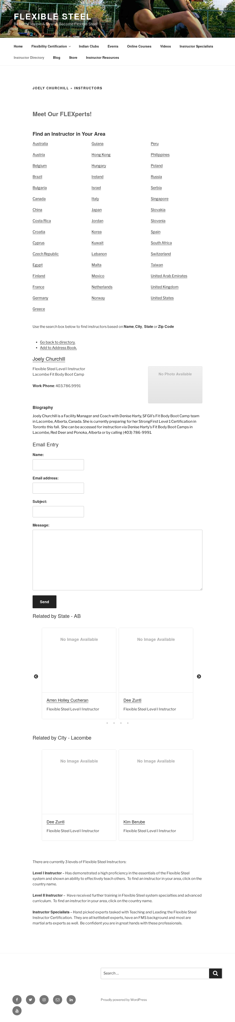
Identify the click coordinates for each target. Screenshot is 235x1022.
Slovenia (158, 221)
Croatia (39, 232)
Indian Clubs (89, 46)
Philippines (160, 154)
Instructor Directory (29, 57)
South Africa (161, 243)
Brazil (37, 177)
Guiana (98, 143)
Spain (155, 232)
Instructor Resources (102, 57)
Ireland (98, 177)
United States (162, 298)
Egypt (38, 265)
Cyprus (39, 243)
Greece (39, 309)
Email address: (46, 478)
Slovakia (158, 210)
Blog (56, 57)
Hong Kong (101, 154)
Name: (38, 454)
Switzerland (161, 254)
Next (199, 676)
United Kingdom (165, 287)
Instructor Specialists (196, 46)
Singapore (159, 199)
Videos (165, 46)
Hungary (99, 165)
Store (73, 57)
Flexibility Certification (49, 46)
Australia (40, 143)
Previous (36, 676)
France (38, 287)
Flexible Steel (53, 16)
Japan (97, 210)
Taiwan (157, 265)
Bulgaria (40, 188)
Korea (97, 232)
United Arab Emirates (169, 276)
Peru (155, 143)
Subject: (40, 501)
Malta (96, 265)
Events (113, 46)
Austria (39, 154)
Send (44, 601)
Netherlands (102, 287)
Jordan (97, 221)
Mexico (98, 276)
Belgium (40, 165)
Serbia (156, 188)
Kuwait (98, 243)
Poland (157, 165)
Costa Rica (42, 221)
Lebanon (99, 254)
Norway (98, 298)
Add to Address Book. (58, 348)
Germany (40, 298)
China (37, 210)
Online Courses (139, 46)
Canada (39, 199)
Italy (95, 199)
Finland (39, 276)
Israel (96, 188)
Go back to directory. (57, 342)
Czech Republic (46, 254)
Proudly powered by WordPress (124, 1000)
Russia (156, 177)
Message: (41, 525)
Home (18, 46)
